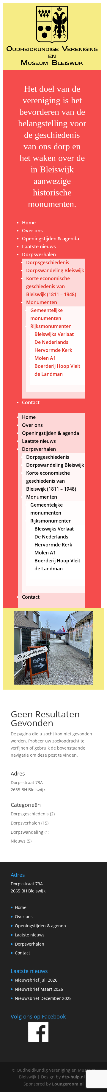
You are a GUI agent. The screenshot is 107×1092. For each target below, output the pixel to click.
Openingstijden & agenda (50, 238)
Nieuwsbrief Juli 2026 (36, 980)
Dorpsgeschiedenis (47, 262)
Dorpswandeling (27, 832)
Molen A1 (45, 358)
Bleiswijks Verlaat (54, 334)
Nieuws (18, 841)
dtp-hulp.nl (73, 1077)
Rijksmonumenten (51, 326)
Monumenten (41, 302)
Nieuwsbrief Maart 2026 (39, 989)
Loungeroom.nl (68, 1084)
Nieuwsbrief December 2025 (43, 998)
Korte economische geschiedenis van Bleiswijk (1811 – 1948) (51, 286)
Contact (31, 402)
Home (29, 222)
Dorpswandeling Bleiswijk (55, 270)
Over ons (32, 230)
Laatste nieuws (39, 246)
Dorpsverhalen (39, 254)
